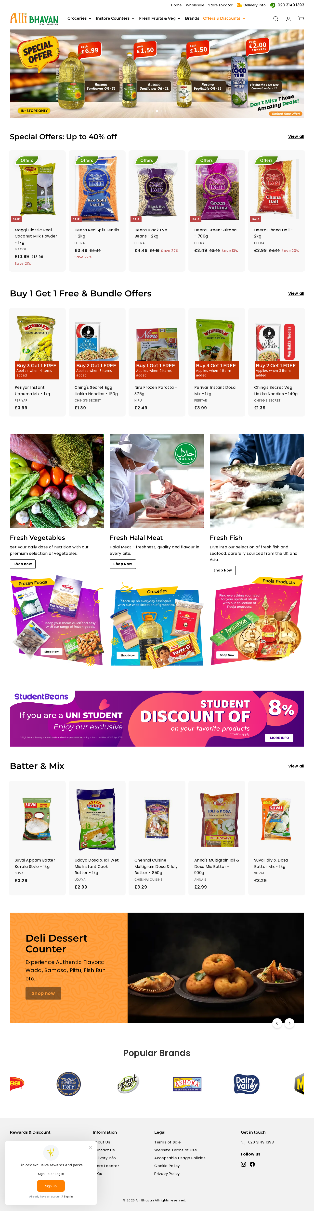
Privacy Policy (167, 1173)
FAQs (97, 1173)
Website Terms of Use (175, 1150)
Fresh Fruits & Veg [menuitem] (157, 18)
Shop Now (122, 563)
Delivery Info (255, 5)
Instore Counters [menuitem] (113, 18)
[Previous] (277, 1023)
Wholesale (195, 5)
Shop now (22, 563)
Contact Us (104, 1150)
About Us (101, 1142)
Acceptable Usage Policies (180, 1157)
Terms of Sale (167, 1142)
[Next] (289, 1023)
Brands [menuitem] (192, 18)
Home (176, 5)
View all (296, 136)
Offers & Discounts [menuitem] (221, 18)
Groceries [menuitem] (77, 18)
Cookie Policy (167, 1165)
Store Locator (220, 5)
